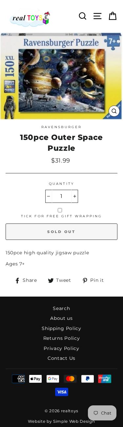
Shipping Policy (61, 328)
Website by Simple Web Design (61, 421)
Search (61, 308)
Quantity (61, 184)
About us (61, 318)
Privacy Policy (61, 348)
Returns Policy (61, 338)
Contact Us (61, 358)
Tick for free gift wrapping (61, 216)
